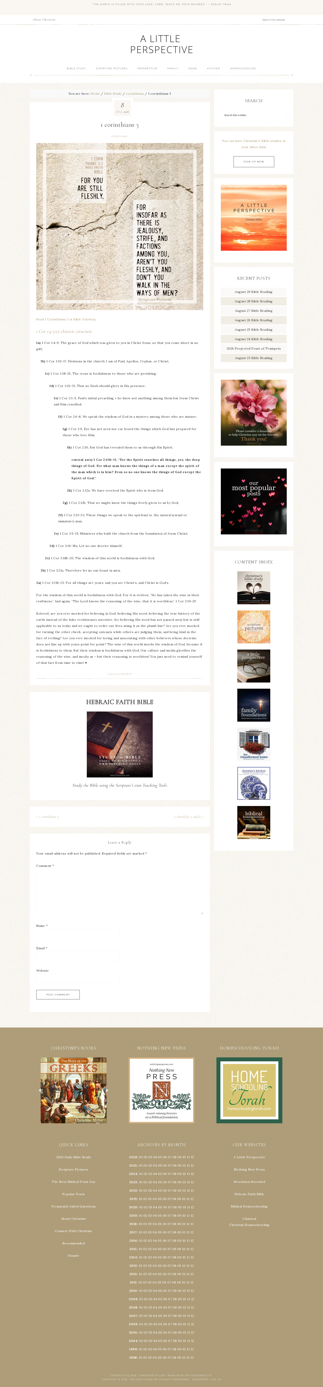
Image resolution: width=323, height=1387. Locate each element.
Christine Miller (152, 1375)
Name (42, 926)
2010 (133, 1291)
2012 (133, 1274)
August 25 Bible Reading (254, 330)
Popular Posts (73, 1194)
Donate (73, 1256)
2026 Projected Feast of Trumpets (254, 348)
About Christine (73, 1219)
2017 (133, 1232)
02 (145, 1157)
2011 (133, 1282)
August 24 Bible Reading (254, 339)
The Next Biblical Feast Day (73, 1182)
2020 (133, 1207)
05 (160, 1157)
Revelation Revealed (249, 1182)
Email (41, 948)
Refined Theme (141, 1379)
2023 (133, 1182)
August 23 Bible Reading (254, 358)
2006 (133, 1324)
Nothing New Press (249, 1169)
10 (184, 1165)
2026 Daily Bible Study (73, 1157)
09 (179, 1165)
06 (165, 1157)
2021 (133, 1199)
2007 (133, 1316)
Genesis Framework (174, 1379)
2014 (133, 1257)
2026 (133, 1157)
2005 (133, 1332)
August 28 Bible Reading (254, 301)
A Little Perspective (161, 44)
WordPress (200, 1379)
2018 (133, 1224)
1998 (133, 1358)
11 (188, 1165)
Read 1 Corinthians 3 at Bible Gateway (65, 319)
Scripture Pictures (73, 1169)
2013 (133, 1266)
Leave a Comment (120, 674)
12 (192, 1165)
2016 (133, 1241)
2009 (133, 1299)
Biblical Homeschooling (249, 1206)
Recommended (73, 1243)
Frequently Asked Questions (73, 1206)
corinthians (119, 136)
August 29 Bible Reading (254, 292)
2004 (133, 1341)
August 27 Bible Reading (254, 311)
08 (175, 1157)
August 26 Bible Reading (254, 320)
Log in (216, 1379)
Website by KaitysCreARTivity (190, 1375)
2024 (133, 1174)
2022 (133, 1191)
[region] (73, 1090)
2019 (133, 1216)
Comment (45, 866)
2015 (133, 1249)
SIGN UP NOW (253, 161)
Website (42, 971)
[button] (73, 1090)
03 (150, 1157)
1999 (133, 1349)
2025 (133, 1165)
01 (141, 1157)
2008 (133, 1307)
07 (170, 1157)
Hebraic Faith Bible (249, 1194)
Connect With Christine (73, 1231)
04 (155, 1157)
